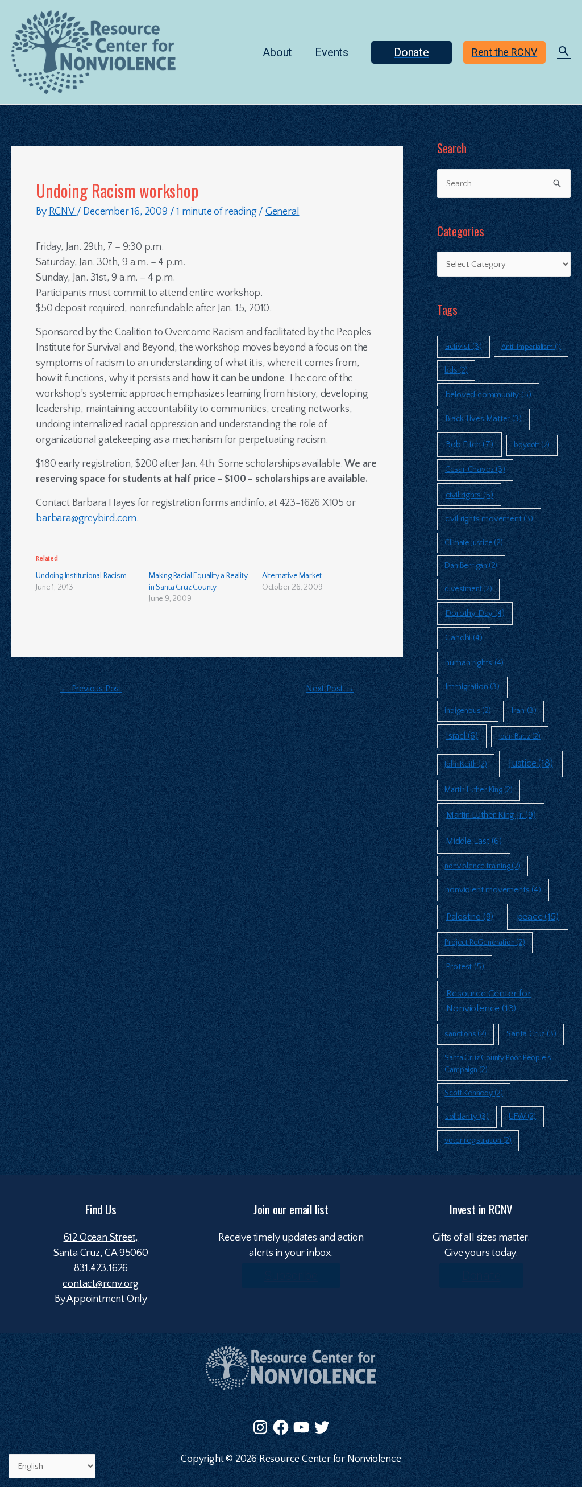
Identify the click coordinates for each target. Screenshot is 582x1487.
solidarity (467, 1116)
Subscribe (291, 1275)
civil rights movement (489, 519)
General (282, 211)
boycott (532, 445)
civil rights (469, 495)
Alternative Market (292, 575)
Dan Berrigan (470, 565)
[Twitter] (322, 1427)
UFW (522, 1116)
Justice (531, 763)
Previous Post (91, 688)
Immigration (472, 686)
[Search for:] (504, 183)
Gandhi (463, 637)
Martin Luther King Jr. (491, 815)
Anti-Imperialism (531, 347)
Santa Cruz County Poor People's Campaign (497, 1063)
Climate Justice (473, 542)
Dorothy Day (474, 613)
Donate (481, 1275)
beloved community (488, 394)
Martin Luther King (478, 789)
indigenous (467, 710)
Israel (462, 736)
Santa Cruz (531, 1034)
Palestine (469, 917)
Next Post (330, 688)
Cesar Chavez (475, 469)
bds (456, 370)
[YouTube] (301, 1427)
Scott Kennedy (473, 1093)
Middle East (474, 841)
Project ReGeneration (484, 942)
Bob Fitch (469, 444)
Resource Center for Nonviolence (488, 1001)
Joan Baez (520, 736)
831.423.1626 (101, 1268)
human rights (474, 663)
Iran (523, 710)
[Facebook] (281, 1427)
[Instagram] (260, 1427)
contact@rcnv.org (101, 1284)
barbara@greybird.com (86, 518)
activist (463, 346)
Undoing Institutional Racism (81, 575)
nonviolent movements (493, 890)
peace (538, 916)
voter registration (478, 1140)
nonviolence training (482, 866)
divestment (468, 589)
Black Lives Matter (483, 418)
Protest (465, 966)
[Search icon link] (564, 53)
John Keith (465, 764)
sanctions (465, 1034)
